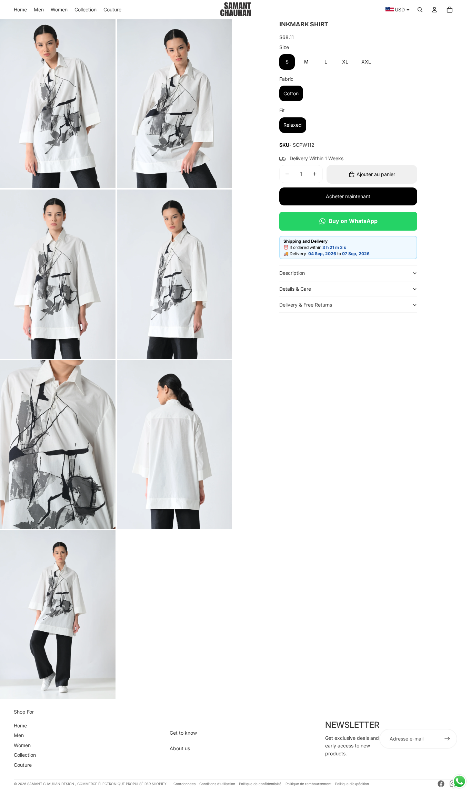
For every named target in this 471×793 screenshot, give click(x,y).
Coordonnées (184, 784)
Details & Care (295, 289)
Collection (25, 755)
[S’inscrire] (447, 738)
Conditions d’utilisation (217, 784)
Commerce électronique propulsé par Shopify (122, 784)
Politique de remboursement (308, 784)
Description (292, 273)
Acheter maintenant (348, 196)
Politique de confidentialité (260, 784)
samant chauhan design (51, 784)
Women (22, 745)
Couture (23, 765)
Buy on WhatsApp (353, 220)
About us (180, 748)
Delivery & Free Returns (305, 305)
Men (19, 735)
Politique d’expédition (352, 784)
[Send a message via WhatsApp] (459, 781)
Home (20, 725)
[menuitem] (20, 9)
